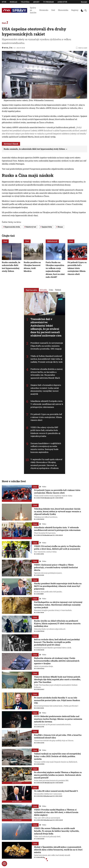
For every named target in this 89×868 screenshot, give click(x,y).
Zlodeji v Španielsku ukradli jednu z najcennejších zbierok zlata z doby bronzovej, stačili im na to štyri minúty (58, 850)
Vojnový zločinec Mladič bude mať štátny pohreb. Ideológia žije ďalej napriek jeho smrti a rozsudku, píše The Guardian (57, 679)
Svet (53, 10)
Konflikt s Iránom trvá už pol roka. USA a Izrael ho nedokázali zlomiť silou (58, 736)
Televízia (25, 2)
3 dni (51, 290)
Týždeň (58, 290)
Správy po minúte (33, 10)
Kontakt (84, 2)
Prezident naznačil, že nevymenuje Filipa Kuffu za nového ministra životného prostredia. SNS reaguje (46, 346)
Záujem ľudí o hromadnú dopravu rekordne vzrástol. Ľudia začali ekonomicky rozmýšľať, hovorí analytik (45, 389)
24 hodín (43, 290)
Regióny (74, 10)
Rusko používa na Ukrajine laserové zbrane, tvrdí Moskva (32, 267)
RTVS (6, 48)
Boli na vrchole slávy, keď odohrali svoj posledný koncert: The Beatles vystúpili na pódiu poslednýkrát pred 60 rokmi (57, 642)
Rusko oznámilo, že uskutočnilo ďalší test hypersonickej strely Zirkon (34, 149)
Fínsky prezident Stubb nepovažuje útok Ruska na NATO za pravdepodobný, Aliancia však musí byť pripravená (58, 586)
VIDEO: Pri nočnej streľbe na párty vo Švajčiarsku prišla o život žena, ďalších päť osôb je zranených (57, 547)
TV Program (48, 2)
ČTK (10, 48)
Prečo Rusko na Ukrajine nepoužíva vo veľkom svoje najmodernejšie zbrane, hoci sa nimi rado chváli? (55, 269)
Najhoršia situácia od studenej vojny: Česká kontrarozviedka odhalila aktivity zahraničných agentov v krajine (56, 661)
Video (44, 487)
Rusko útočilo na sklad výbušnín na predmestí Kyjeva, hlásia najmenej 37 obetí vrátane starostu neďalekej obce (57, 623)
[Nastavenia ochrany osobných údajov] (4, 863)
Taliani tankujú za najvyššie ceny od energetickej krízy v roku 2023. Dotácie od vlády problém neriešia (57, 756)
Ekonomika (63, 10)
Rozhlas (13, 2)
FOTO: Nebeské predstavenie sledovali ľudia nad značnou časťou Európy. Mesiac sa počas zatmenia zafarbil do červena (58, 719)
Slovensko (43, 10)
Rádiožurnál (52, 241)
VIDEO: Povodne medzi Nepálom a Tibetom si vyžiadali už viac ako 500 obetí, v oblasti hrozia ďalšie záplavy (56, 812)
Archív (36, 2)
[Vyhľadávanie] (85, 10)
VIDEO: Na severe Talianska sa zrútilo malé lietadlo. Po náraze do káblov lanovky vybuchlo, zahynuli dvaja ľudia (56, 831)
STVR (4, 2)
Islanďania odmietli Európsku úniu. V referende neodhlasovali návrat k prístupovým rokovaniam (46, 404)
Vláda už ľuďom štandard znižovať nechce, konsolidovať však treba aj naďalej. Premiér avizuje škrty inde (46, 359)
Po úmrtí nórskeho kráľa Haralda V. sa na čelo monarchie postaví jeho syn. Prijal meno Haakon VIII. (57, 700)
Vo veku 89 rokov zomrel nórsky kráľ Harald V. (56, 791)
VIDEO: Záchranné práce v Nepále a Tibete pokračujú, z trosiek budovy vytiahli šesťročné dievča (56, 567)
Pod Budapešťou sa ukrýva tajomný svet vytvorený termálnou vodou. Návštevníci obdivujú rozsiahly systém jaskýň (58, 605)
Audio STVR (62, 2)
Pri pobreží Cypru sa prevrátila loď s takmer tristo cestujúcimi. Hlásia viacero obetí (46, 417)
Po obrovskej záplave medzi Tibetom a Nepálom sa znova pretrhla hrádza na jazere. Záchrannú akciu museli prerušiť (58, 775)
